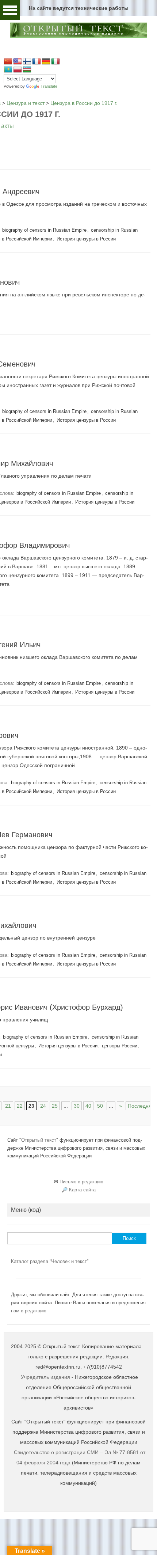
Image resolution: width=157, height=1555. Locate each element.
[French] (36, 61)
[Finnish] (27, 61)
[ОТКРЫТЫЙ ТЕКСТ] (78, 37)
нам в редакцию (28, 1310)
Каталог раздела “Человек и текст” (49, 1261)
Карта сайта (82, 1189)
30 (77, 1106)
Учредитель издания (45, 1377)
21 (8, 1106)
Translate (49, 86)
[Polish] (17, 69)
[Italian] (55, 61)
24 (43, 1106)
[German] (46, 61)
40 (88, 1106)
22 (20, 1106)
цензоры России (119, 1045)
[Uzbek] (27, 69)
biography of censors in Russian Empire (44, 230)
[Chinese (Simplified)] (8, 61)
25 (55, 1106)
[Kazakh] (8, 69)
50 (100, 1106)
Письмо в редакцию (81, 1181)
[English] (17, 61)
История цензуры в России (86, 239)
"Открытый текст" (39, 1140)
